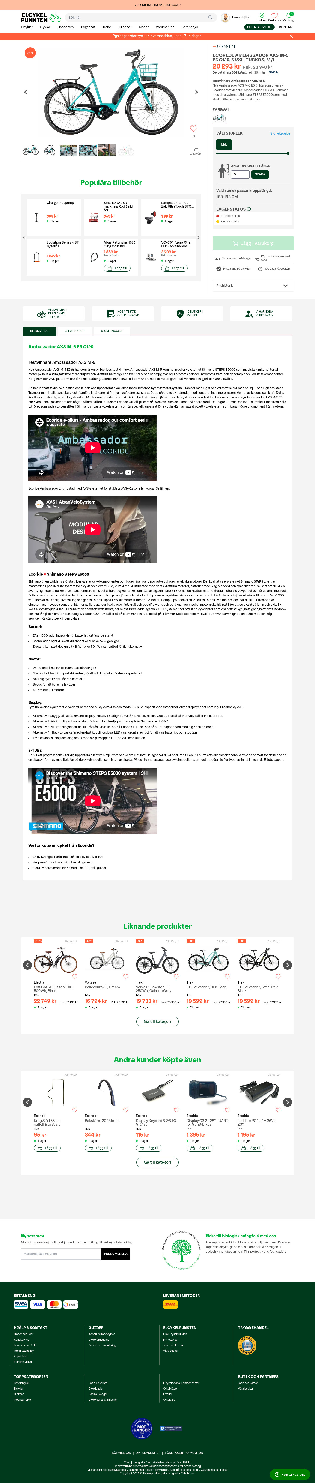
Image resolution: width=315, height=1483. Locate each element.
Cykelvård (169, 1400)
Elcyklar (27, 27)
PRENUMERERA (116, 1254)
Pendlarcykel (21, 1383)
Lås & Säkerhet (98, 1383)
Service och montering (102, 1345)
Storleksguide (280, 133)
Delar (107, 27)
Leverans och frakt (25, 1345)
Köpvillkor (20, 1356)
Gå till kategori (157, 1021)
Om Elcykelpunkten (175, 1334)
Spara (260, 174)
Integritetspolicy (24, 1351)
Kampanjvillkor (23, 1362)
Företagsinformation (184, 1453)
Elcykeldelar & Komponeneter (181, 1383)
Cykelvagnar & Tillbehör (103, 1400)
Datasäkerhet (148, 1453)
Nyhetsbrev (170, 1340)
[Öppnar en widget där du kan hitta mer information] (290, 1475)
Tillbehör (124, 27)
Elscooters (65, 27)
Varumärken (165, 27)
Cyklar (45, 27)
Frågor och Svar (23, 1334)
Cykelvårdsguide (99, 1340)
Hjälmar (19, 1394)
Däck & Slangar (98, 1394)
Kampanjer (190, 27)
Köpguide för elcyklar (102, 1334)
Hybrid (167, 1394)
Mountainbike (22, 1400)
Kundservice (21, 1340)
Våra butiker (170, 1351)
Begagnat (88, 27)
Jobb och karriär (173, 1345)
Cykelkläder (96, 1388)
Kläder (144, 27)
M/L (224, 145)
